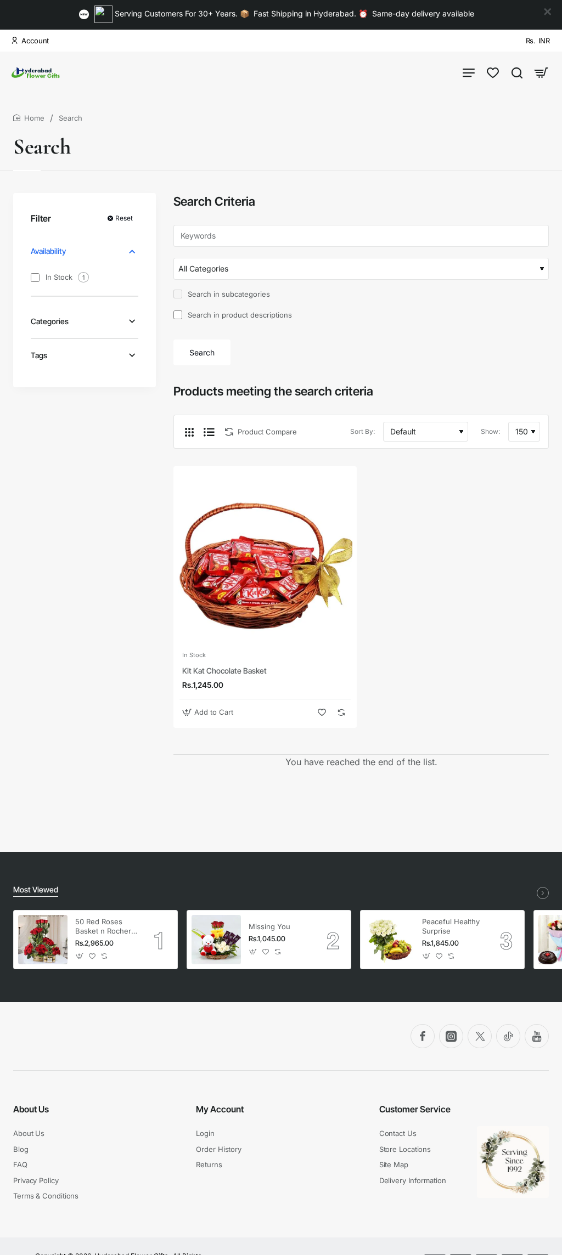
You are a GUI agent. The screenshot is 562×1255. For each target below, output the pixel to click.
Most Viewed (35, 889)
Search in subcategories (228, 294)
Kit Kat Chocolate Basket (224, 670)
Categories (50, 321)
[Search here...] (517, 72)
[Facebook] (423, 1036)
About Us (31, 1109)
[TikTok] (508, 1036)
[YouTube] (537, 1036)
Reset (124, 218)
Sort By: (362, 431)
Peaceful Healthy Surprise (451, 926)
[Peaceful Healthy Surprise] (389, 939)
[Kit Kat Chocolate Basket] (265, 558)
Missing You (269, 926)
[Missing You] (216, 939)
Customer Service (415, 1109)
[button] (209, 712)
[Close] (547, 12)
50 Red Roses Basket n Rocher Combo (103, 926)
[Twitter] (480, 1036)
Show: (490, 431)
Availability (48, 251)
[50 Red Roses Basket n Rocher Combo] (43, 939)
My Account (220, 1109)
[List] (209, 431)
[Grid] (189, 431)
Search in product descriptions (239, 314)
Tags (39, 355)
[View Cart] (541, 72)
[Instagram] (451, 1036)
